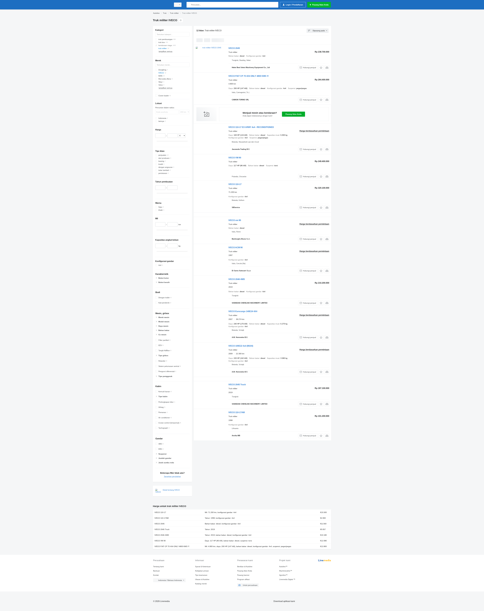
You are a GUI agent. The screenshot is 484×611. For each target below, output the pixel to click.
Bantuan (156, 571)
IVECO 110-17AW (237, 412)
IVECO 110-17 (235, 184)
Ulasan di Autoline (202, 579)
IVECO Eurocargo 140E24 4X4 (243, 311)
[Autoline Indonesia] (162, 5)
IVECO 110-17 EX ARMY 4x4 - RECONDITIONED (251, 127)
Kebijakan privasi (202, 571)
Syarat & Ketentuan (203, 567)
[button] (321, 67)
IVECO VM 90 (235, 158)
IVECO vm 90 (235, 220)
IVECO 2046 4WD (237, 279)
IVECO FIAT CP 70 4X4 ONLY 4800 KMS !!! (249, 76)
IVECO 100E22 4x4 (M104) (241, 346)
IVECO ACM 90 (236, 247)
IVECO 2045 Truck (237, 384)
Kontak (156, 575)
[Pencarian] (189, 4)
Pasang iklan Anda (293, 114)
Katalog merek (201, 584)
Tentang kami (158, 567)
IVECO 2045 (234, 48)
